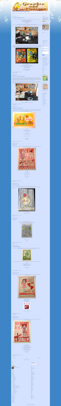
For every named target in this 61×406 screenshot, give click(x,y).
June (13, 381)
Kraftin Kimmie (44, 101)
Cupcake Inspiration (26, 301)
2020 (12, 374)
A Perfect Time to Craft (26, 174)
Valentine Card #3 (15, 272)
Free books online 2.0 (45, 65)
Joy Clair (43, 98)
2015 (12, 397)
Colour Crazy (26, 133)
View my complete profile (16, 367)
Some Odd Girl (44, 104)
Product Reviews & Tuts (26, 11)
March (13, 384)
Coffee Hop (32, 376)
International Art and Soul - (26, 265)
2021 (12, 373)
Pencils (32, 387)
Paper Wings (44, 102)
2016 (12, 396)
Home (13, 11)
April (13, 383)
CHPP (25, 348)
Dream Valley (26, 66)
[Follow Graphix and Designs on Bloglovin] (45, 42)
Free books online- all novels (45, 64)
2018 (12, 376)
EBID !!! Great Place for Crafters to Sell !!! (19, 11)
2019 (12, 375)
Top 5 (31, 395)
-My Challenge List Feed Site (45, 59)
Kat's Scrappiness (44, 99)
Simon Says (26, 350)
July (13, 380)
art (31, 369)
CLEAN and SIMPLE (16, 246)
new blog (32, 384)
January (14, 394)
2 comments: (20, 270)
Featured (32, 379)
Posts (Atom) (28, 359)
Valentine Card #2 (15, 317)
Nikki (15, 366)
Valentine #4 (14, 144)
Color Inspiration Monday (24, 65)
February (14, 385)
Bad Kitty (43, 67)
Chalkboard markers (33, 373)
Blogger (33, 404)
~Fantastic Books (44, 61)
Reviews (32, 390)
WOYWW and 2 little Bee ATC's (18, 17)
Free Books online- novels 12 (45, 63)
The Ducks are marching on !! (17, 108)
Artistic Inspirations (25, 130)
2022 (12, 372)
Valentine (15, 181)
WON (31, 397)
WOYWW (16, 72)
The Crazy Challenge (26, 300)
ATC (14, 72)
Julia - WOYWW (44, 69)
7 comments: (20, 141)
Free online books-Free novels (46, 62)
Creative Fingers (26, 346)
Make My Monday (25, 67)
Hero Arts (43, 97)
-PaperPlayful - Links (45, 60)
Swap (31, 392)
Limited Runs (32, 383)
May (13, 382)
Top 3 (31, 394)
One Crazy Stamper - (25, 349)
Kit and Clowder (44, 100)
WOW (43, 105)
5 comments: (20, 242)
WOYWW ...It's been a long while (18, 76)
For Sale (32, 380)
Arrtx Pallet (32, 368)
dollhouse (32, 377)
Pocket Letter (32, 388)
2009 (12, 402)
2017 (12, 395)
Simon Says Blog (44, 103)
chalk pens (32, 372)
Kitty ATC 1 (14, 219)
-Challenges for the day (45, 58)
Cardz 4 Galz (26, 172)
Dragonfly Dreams (26, 264)
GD (31, 381)
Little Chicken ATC (15, 389)
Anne (43, 66)
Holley (43, 68)
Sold (31, 391)
